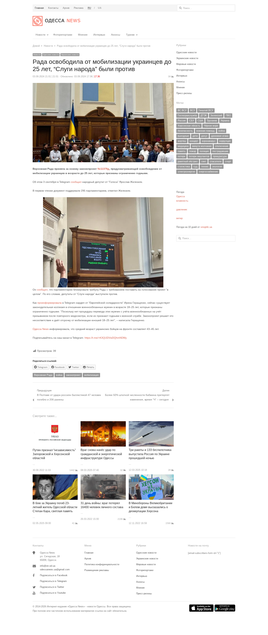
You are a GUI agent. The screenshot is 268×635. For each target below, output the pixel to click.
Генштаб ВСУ (206, 110)
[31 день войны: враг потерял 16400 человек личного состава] (103, 476)
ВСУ (192, 110)
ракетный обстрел (188, 161)
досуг (204, 136)
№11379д (103, 168)
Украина (225, 120)
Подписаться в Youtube (53, 592)
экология (217, 166)
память (182, 151)
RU (89, 8)
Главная (88, 552)
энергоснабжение (208, 171)
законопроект (73, 375)
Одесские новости (51, 55)
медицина (183, 146)
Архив (87, 558)
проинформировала (49, 302)
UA (99, 8)
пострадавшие (220, 151)
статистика (184, 166)
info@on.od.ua (47, 565)
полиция (204, 151)
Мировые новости (186, 64)
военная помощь (205, 130)
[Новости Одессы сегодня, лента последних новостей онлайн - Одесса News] (56, 21)
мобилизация (91, 375)
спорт (228, 161)
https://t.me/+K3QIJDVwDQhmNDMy (106, 337)
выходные (183, 136)
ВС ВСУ (182, 110)
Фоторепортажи (62, 34)
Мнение (83, 34)
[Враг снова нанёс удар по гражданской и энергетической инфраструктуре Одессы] (103, 423)
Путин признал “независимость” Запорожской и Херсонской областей (54, 454)
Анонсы (115, 34)
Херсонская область (189, 125)
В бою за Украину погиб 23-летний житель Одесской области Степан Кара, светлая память (55, 507)
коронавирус (209, 141)
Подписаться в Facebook (53, 575)
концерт (194, 141)
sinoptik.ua (206, 227)
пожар (192, 151)
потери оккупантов (199, 156)
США (200, 120)
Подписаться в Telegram (53, 581)
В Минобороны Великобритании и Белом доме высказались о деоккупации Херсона (150, 507)
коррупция (225, 141)
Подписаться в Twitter (52, 587)
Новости (40, 34)
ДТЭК (204, 115)
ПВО (228, 115)
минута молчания (201, 146)
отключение (221, 146)
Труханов (212, 120)
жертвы (182, 141)
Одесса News (41, 329)
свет (203, 161)
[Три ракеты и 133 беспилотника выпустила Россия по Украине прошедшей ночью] (151, 423)
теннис (205, 166)
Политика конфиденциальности (101, 564)
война (59, 375)
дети (195, 136)
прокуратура (220, 156)
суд (195, 166)
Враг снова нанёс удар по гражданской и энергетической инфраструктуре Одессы (101, 454)
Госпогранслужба (187, 115)
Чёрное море (211, 125)
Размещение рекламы (96, 570)
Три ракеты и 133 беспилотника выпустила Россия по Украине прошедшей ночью (150, 454)
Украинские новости (70, 55)
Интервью (99, 34)
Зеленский (216, 115)
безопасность (185, 130)
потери (181, 156)
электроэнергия (186, 171)
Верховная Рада (43, 375)
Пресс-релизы (184, 93)
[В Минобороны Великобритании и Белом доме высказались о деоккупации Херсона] (151, 476)
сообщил (76, 181)
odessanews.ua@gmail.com (55, 569)
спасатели (215, 161)
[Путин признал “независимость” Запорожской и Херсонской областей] (55, 423)
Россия (182, 120)
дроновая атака (219, 136)
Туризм (130, 34)
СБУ (191, 120)
